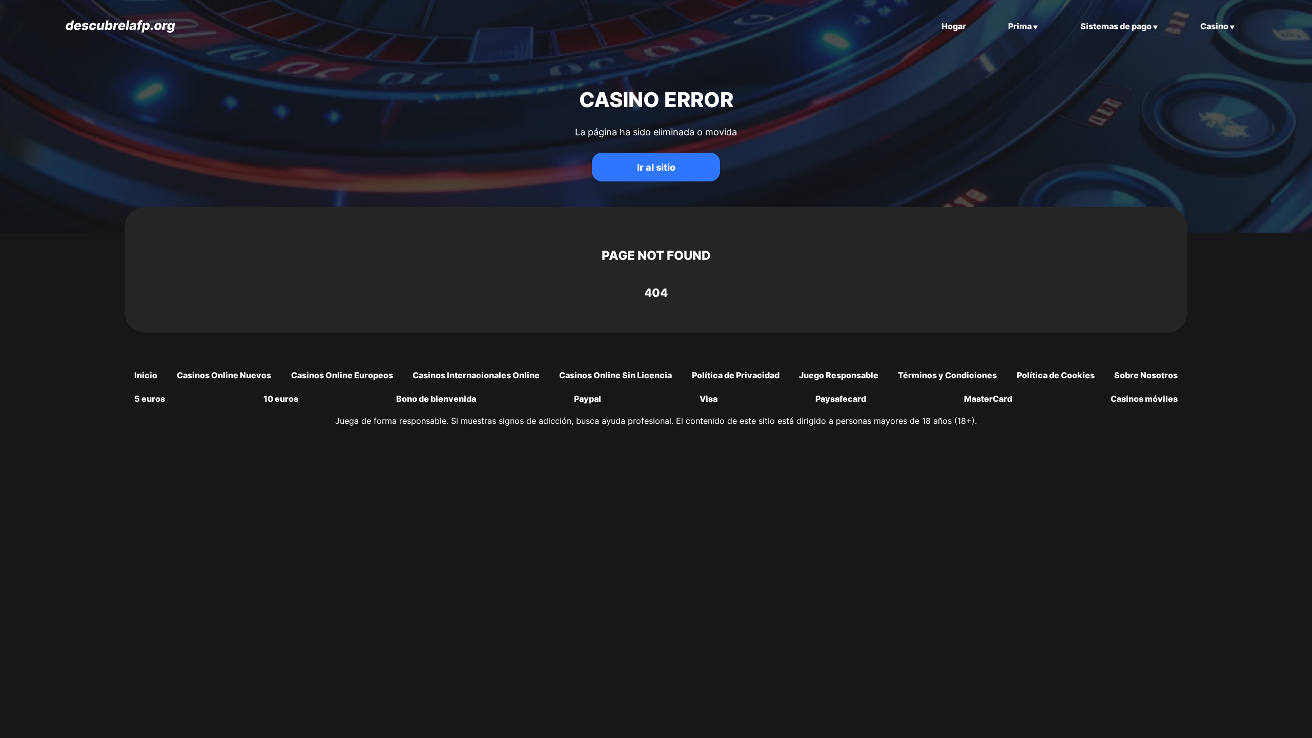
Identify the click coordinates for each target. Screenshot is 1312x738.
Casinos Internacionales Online (476, 375)
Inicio (145, 375)
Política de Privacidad (736, 375)
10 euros (280, 399)
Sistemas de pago (1116, 26)
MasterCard (988, 399)
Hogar (953, 26)
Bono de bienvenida (436, 399)
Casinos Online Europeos (342, 375)
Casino (1214, 26)
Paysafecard (840, 399)
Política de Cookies (1056, 375)
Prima (1020, 26)
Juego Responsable (838, 375)
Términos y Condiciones (947, 375)
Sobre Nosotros (1146, 375)
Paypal (587, 399)
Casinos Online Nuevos (224, 375)
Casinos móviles (1144, 399)
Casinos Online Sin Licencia (615, 375)
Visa (708, 399)
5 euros (149, 399)
